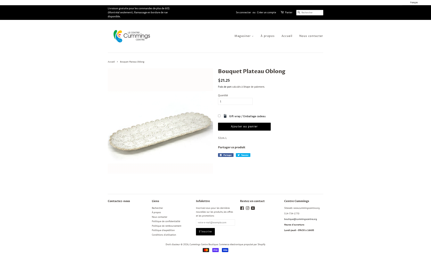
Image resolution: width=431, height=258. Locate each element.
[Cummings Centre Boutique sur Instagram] (247, 208)
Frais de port (224, 86)
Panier (288, 12)
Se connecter (243, 12)
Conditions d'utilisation (164, 234)
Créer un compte (266, 12)
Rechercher (157, 207)
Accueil (286, 36)
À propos (268, 36)
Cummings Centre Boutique (204, 244)
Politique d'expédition (163, 230)
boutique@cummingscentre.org (300, 219)
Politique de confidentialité (166, 221)
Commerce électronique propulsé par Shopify (242, 244)
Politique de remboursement (166, 225)
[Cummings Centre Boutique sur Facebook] (242, 208)
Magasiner (243, 36)
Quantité (223, 95)
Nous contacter (311, 36)
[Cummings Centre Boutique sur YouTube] (253, 208)
